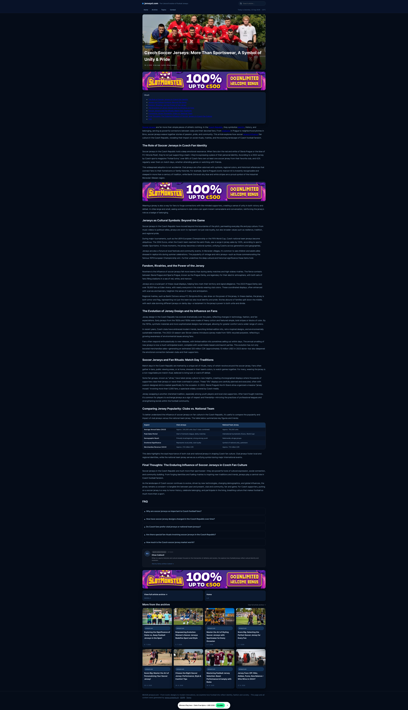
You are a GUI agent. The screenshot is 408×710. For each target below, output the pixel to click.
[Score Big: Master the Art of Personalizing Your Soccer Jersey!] (157, 668)
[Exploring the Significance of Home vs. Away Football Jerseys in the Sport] (157, 627)
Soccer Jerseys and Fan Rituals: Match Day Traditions (170, 111)
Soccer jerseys (148, 127)
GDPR (182, 698)
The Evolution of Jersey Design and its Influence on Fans (171, 108)
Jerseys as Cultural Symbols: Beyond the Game (167, 102)
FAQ (150, 119)
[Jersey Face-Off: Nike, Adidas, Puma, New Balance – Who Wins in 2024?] (251, 668)
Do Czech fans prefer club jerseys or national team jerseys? (172, 527)
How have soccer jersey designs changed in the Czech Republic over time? (179, 519)
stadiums (226, 131)
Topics (163, 10)
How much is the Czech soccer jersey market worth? (169, 542)
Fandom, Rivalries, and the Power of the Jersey (167, 105)
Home (146, 10)
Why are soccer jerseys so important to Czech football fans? (173, 511)
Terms (188, 698)
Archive (154, 10)
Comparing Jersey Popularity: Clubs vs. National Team (170, 113)
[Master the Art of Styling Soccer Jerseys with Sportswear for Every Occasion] (219, 627)
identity (241, 127)
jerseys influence (250, 134)
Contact (173, 10)
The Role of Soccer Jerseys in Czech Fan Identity (168, 99)
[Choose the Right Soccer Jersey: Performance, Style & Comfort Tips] (188, 668)
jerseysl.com (151, 3)
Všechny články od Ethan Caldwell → (163, 564)
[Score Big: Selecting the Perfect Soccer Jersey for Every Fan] (251, 627)
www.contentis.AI (172, 698)
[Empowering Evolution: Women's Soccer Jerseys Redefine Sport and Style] (188, 627)
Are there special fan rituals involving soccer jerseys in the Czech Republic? (180, 534)
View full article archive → (257, 605)
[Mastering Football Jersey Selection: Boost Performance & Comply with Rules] (219, 668)
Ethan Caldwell (158, 555)
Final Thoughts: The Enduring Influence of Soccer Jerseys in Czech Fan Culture (180, 116)
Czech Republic (216, 127)
